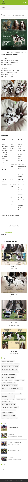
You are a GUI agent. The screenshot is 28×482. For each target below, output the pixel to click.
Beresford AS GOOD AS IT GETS (10, 363)
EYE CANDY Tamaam (7, 380)
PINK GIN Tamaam (21, 399)
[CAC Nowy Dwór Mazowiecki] (4, 443)
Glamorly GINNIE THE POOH (9, 385)
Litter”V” (14, 266)
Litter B (4, 396)
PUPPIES (4, 401)
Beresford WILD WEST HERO (9, 369)
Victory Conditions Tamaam (10, 407)
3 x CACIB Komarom (13, 458)
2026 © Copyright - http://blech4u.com (14, 480)
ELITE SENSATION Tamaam (8, 377)
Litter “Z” (14, 294)
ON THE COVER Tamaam (8, 399)
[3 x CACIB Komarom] (4, 458)
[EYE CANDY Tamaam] (4, 428)
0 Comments (19, 436)
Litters (5, 15)
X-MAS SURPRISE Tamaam (8, 415)
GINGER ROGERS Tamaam (8, 382)
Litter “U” (14, 323)
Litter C (11, 396)
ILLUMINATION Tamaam (8, 391)
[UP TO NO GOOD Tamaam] (4, 451)
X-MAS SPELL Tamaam (14, 215)
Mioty (9, 15)
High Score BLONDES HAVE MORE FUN (12, 388)
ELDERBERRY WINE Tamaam (9, 374)
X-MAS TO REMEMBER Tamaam (9, 418)
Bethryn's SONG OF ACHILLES (10, 372)
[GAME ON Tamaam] (4, 435)
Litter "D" (6, 215)
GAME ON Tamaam (19, 380)
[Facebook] (4, 469)
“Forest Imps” (14, 351)
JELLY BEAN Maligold (8, 393)
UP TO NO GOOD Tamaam (8, 404)
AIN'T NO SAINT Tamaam (8, 361)
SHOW (10, 401)
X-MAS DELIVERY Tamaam (8, 410)
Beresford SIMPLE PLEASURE (10, 366)
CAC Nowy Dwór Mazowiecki (15, 442)
